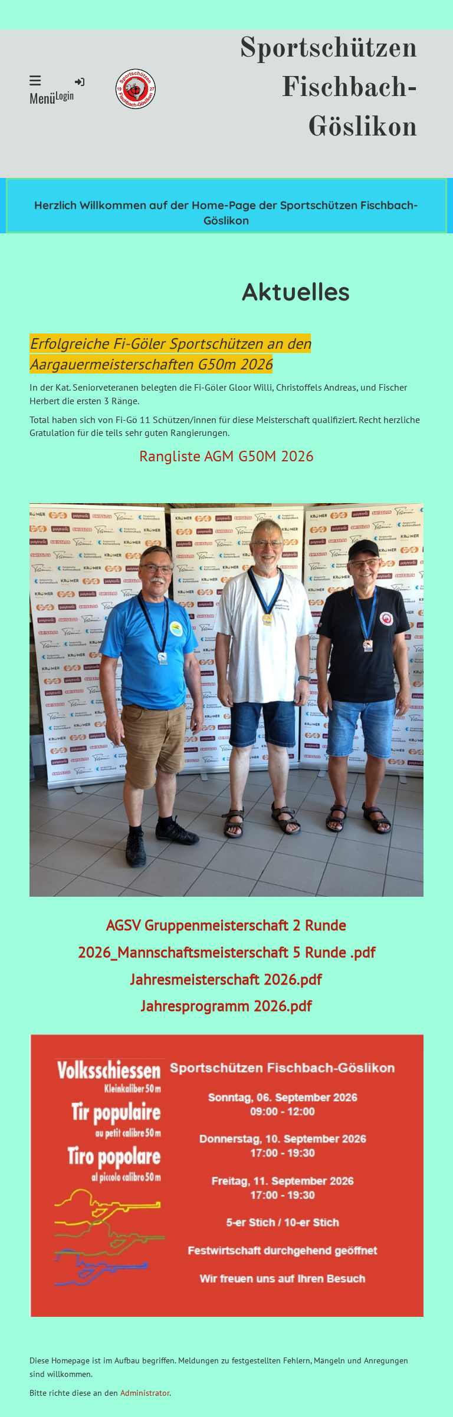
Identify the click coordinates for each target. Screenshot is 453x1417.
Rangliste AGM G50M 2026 (226, 455)
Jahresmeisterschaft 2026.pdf (226, 979)
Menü (42, 97)
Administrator (144, 1392)
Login (64, 95)
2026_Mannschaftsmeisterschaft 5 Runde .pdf (226, 952)
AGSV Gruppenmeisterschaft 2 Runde (226, 924)
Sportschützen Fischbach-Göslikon (328, 88)
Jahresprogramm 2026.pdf (226, 1005)
